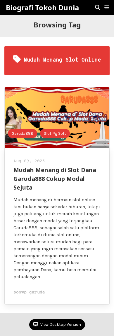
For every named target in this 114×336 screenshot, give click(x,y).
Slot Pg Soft (55, 133)
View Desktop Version (60, 324)
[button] (106, 7)
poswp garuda (29, 292)
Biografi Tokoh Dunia (42, 7)
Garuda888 (22, 133)
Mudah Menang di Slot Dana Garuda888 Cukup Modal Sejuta (54, 178)
